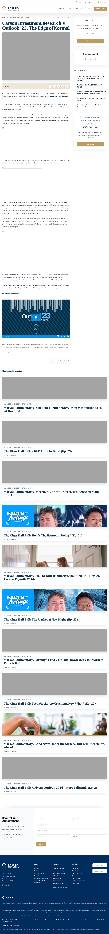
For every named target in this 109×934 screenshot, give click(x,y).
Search (80, 2)
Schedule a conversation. (11, 293)
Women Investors (58, 881)
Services (61, 8)
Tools (88, 8)
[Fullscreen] (68, 336)
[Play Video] (4, 336)
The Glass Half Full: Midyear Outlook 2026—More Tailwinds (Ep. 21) (51, 788)
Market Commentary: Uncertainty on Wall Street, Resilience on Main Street (91, 93)
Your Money (75, 868)
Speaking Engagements (60, 887)
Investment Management (60, 871)
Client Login (103, 2)
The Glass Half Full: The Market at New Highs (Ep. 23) (41, 620)
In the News (75, 883)
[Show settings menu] (65, 336)
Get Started (90, 144)
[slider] (33, 336)
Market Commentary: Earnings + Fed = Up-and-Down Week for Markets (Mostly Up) (53, 661)
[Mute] (61, 336)
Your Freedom (76, 878)
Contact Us (90, 41)
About (70, 8)
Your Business (76, 871)
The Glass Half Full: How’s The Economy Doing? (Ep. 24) (43, 535)
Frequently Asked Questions (39, 881)
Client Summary (99, 871)
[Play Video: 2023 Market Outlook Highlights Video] (36, 317)
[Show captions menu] (58, 336)
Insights (79, 8)
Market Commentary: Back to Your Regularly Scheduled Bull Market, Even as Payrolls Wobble (52, 577)
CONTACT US (100, 8)
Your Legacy (75, 876)
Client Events (38, 876)
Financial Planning (58, 868)
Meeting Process (39, 873)
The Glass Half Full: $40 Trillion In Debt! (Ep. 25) (38, 451)
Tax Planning (57, 878)
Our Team (37, 871)
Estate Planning (57, 876)
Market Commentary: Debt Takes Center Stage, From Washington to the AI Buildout (91, 78)
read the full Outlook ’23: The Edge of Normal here (25, 285)
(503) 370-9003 (91, 2)
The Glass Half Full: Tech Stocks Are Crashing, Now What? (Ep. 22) (50, 704)
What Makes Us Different (41, 878)
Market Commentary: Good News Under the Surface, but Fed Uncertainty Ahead (54, 745)
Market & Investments (78, 881)
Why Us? (36, 868)
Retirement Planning (59, 873)
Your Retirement (77, 873)
